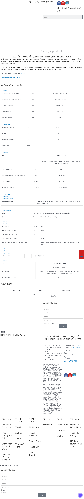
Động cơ (5, 152)
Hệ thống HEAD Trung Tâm (76, 444)
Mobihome (34, 427)
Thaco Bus (62, 430)
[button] (42, 91)
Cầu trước (6, 249)
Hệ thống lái (6, 196)
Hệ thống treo (7, 210)
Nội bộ (60, 436)
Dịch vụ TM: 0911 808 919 (41, 2)
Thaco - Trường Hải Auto (7, 435)
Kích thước (6, 91)
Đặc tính (5, 224)
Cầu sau (5, 251)
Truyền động (7, 194)
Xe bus (52, 323)
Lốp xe (5, 222)
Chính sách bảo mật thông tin (7, 457)
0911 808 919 (76, 347)
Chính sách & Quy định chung (7, 446)
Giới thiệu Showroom (7, 425)
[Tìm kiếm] (82, 17)
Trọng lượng (6, 124)
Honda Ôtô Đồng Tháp (75, 425)
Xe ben (18, 433)
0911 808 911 (78, 345)
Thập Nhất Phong (75, 434)
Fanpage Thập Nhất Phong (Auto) (10, 77)
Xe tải (45, 323)
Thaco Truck (62, 424)
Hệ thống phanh (8, 198)
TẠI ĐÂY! (22, 73)
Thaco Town (35, 441)
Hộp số (5, 261)
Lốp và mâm (6, 253)
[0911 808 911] (68, 354)
